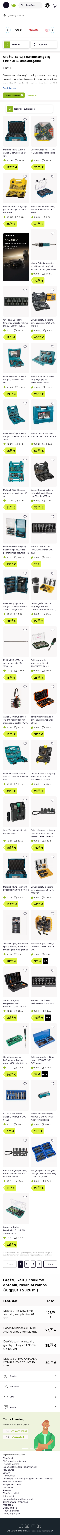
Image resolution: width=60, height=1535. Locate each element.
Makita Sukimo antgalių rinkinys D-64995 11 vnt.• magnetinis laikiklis (42, 1116)
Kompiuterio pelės (12, 1484)
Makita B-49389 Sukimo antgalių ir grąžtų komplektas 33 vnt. (42, 379)
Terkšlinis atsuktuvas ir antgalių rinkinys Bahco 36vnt (42, 719)
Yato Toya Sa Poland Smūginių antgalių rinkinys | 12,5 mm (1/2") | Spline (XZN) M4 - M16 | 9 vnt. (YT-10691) (16, 325)
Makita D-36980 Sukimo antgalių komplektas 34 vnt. (14, 379)
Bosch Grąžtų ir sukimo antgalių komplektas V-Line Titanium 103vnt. (42, 493)
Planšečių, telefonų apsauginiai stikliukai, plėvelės (28, 1478)
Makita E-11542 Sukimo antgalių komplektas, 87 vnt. (14, 152)
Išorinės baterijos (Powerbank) (18, 1499)
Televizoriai (9, 1475)
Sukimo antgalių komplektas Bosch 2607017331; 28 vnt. (40, 663)
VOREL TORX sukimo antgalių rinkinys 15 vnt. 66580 (14, 1116)
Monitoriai (8, 1504)
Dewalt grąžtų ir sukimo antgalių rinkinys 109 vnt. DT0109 (43, 322)
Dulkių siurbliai (10, 1507)
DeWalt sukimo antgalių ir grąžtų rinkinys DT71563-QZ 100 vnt (15, 209)
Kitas (50, 1264)
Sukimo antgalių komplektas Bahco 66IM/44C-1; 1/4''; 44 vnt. (15, 1003)
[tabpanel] (30, 1431)
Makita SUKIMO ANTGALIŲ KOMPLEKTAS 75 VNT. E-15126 (43, 209)
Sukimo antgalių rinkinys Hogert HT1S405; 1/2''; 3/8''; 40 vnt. (42, 1060)
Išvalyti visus (32, 95)
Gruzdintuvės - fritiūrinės (15, 1501)
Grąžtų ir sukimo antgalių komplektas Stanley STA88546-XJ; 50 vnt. (43, 776)
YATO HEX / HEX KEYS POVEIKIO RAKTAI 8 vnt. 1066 (42, 549)
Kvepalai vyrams (11, 1463)
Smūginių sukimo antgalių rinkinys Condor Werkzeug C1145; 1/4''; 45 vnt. (43, 1173)
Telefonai (8, 1458)
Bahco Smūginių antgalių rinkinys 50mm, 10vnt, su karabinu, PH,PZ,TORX (15, 1173)
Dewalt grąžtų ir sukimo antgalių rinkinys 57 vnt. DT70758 (42, 889)
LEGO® (6, 1472)
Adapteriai (8, 1496)
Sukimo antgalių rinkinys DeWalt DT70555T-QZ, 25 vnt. (42, 946)
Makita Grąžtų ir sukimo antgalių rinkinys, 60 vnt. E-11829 (16, 436)
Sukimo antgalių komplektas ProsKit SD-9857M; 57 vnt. (14, 1230)
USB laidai (8, 1487)
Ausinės (7, 1490)
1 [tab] (25, 1449)
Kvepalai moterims (12, 1481)
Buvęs (10, 1264)
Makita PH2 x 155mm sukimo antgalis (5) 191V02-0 (13, 663)
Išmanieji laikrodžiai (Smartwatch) (20, 1466)
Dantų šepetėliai (11, 1513)
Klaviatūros (8, 1469)
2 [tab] (31, 1449)
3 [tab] (36, 1449)
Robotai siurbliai (11, 1510)
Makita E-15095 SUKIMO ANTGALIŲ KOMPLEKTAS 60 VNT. (15, 776)
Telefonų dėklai (11, 1493)
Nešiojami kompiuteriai (14, 1461)
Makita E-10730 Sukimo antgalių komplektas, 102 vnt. (15, 493)
